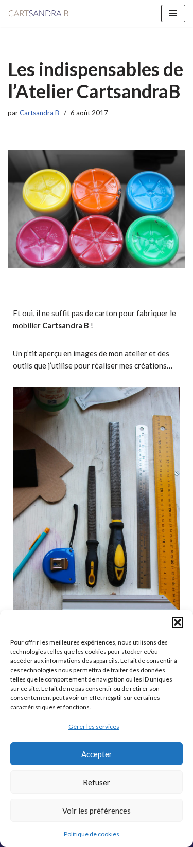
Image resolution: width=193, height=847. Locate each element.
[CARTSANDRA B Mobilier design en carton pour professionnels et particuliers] (38, 13)
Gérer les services (93, 726)
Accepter (96, 754)
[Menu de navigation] (173, 13)
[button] (177, 622)
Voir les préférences (96, 810)
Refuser (96, 782)
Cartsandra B (40, 112)
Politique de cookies (91, 834)
